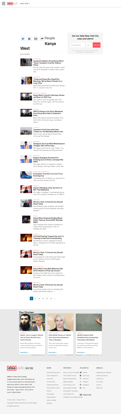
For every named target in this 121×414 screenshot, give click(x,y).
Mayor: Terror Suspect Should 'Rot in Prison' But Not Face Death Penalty (31, 337)
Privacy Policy (90, 52)
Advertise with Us (102, 375)
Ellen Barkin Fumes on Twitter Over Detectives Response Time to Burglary (60, 337)
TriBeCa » (36, 186)
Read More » (24, 352)
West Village (53, 333)
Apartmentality (68, 382)
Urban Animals (51, 400)
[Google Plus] (80, 382)
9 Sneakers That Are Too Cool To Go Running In (48, 174)
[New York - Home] (12, 3)
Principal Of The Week (70, 391)
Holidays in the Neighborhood (72, 397)
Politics (49, 391)
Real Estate (50, 394)
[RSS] (80, 388)
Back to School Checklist (71, 372)
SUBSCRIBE (87, 395)
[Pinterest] (80, 378)
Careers (98, 385)
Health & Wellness (52, 385)
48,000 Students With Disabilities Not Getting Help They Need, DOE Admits (87, 337)
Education (50, 378)
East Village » (38, 266)
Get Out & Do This (69, 385)
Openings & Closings (69, 388)
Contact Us (99, 378)
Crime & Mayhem (52, 375)
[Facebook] (80, 375)
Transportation (51, 397)
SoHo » (35, 216)
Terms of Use (80, 52)
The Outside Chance (69, 375)
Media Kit (99, 388)
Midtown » (37, 77)
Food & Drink (51, 382)
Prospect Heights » (40, 93)
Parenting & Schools (53, 388)
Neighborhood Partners (103, 372)
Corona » (36, 109)
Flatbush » (37, 59)
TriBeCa (23, 333)
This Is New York (68, 394)
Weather (49, 403)
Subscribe (96, 45)
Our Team (99, 382)
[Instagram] (80, 385)
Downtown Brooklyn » (41, 171)
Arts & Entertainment (53, 372)
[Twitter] (81, 372)
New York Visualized (69, 378)
